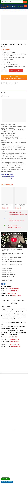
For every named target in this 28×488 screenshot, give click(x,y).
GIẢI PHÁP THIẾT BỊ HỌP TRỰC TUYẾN (12, 261)
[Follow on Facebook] (2, 284)
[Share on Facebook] (5, 83)
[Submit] (25, 2)
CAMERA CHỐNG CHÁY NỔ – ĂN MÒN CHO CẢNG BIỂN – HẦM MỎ (12, 250)
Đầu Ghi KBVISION (18, 9)
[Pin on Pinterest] (14, 83)
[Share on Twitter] (8, 83)
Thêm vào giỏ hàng (15, 70)
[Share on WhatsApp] (2, 83)
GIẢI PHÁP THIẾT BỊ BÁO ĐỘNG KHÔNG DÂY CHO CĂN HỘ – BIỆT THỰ (13, 258)
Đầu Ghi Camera (10, 9)
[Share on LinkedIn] (16, 83)
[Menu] (25, 6)
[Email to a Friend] (11, 83)
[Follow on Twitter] (5, 284)
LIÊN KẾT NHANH (6, 268)
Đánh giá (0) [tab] (5, 96)
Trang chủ (4, 9)
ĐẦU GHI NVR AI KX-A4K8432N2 (6, 205)
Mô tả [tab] (3, 92)
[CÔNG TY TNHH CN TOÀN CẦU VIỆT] (3, 6)
